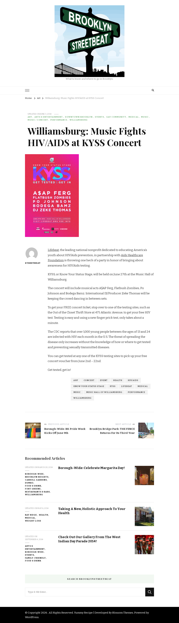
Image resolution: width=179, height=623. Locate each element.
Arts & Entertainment (48, 117)
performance (136, 392)
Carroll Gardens (36, 480)
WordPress (32, 617)
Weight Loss (33, 521)
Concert (89, 380)
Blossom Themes (122, 612)
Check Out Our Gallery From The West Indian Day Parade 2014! (89, 539)
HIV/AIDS (133, 380)
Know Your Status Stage (88, 386)
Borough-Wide (34, 474)
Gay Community (116, 117)
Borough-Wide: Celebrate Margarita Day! (91, 468)
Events (99, 117)
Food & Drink (33, 486)
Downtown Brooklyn (79, 117)
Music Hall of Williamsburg (104, 392)
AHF (75, 380)
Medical (133, 117)
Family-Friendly (35, 558)
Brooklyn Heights (36, 477)
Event (104, 380)
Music (145, 117)
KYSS (113, 386)
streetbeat (31, 263)
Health (117, 380)
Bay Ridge (31, 515)
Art (30, 117)
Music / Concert (38, 120)
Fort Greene (33, 489)
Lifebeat (53, 250)
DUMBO (29, 483)
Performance (58, 120)
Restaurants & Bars (37, 492)
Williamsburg (79, 120)
